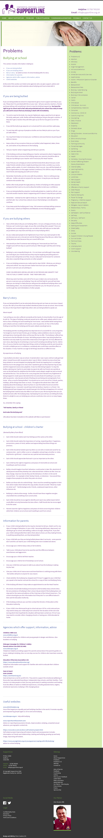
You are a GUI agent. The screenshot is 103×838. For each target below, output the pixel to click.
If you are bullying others (14, 70)
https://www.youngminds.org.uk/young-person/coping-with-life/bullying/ (28, 741)
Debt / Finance (76, 121)
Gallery (56, 775)
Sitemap (56, 763)
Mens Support (75, 180)
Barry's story (10, 73)
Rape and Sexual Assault (79, 203)
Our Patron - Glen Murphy (61, 784)
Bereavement (75, 85)
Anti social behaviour (78, 69)
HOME (4, 18)
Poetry (56, 788)
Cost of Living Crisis (77, 115)
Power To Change (77, 197)
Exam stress (75, 141)
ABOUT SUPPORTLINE (16, 18)
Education (74, 136)
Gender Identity (76, 151)
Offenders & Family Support (80, 187)
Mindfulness (75, 185)
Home (55, 756)
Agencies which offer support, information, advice (23, 77)
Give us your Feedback (60, 777)
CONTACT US (87, 18)
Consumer (74, 110)
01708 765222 (13, 765)
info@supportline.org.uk (89, 12)
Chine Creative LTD (14, 836)
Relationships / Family (78, 208)
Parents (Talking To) (77, 195)
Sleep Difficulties (76, 223)
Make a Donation (59, 780)
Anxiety (73, 72)
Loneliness (74, 177)
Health (73, 156)
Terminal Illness (76, 241)
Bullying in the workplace (79, 95)
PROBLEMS (30, 18)
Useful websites (11, 79)
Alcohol (73, 64)
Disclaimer (6, 814)
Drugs (73, 131)
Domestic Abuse (76, 128)
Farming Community (78, 144)
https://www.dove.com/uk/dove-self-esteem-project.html (23, 730)
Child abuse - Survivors (78, 105)
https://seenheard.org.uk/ (12, 676)
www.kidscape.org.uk (10, 649)
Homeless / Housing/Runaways (81, 159)
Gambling (74, 149)
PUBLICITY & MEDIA (42, 18)
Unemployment (76, 246)
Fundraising (57, 773)
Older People (75, 190)
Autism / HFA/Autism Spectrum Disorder (84, 80)
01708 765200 (93, 9)
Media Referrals (58, 782)
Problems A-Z (75, 57)
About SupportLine (59, 758)
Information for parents (14, 75)
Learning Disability (77, 169)
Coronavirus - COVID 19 (78, 113)
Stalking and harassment (79, 226)
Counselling (75, 118)
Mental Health (75, 182)
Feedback (56, 771)
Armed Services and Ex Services (81, 74)
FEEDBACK (77, 18)
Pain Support (75, 192)
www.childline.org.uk (10, 635)
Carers (73, 100)
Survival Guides (76, 238)
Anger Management (77, 67)
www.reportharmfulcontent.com (14, 721)
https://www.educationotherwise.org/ (16, 662)
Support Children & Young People (82, 236)
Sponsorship (57, 790)
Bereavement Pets (77, 87)
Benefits (73, 82)
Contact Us (57, 765)
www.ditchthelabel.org (11, 707)
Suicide (73, 233)
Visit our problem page (19, 39)
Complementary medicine (80, 108)
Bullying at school (77, 92)
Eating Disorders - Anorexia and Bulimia (84, 133)
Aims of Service (58, 769)
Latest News (57, 779)
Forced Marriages (76, 146)
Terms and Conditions (9, 817)
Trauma (73, 243)
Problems (56, 760)
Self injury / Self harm (78, 218)
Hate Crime (74, 154)
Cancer (73, 98)
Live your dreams (76, 174)
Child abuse (75, 103)
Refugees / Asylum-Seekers (79, 205)
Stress (73, 231)
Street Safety (75, 228)
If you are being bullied (14, 68)
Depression (75, 123)
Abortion (74, 59)
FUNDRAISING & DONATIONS (61, 18)
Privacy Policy (7, 816)
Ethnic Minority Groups (78, 138)
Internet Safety (76, 167)
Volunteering (75, 251)
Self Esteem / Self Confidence (80, 213)
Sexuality (74, 220)
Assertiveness (75, 77)
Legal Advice (75, 172)
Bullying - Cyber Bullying (79, 90)
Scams (73, 210)
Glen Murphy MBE (59, 802)
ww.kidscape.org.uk (10, 716)
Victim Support (76, 249)
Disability (74, 126)
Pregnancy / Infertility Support (81, 200)
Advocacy (74, 62)
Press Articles (58, 786)
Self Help (74, 215)
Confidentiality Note (9, 812)
